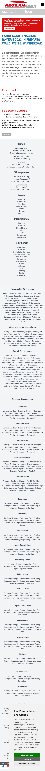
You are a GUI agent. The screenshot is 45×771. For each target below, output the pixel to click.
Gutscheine (21, 202)
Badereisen (21, 247)
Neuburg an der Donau (11, 308)
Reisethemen (21, 243)
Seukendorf (21, 384)
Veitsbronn (36, 317)
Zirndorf (23, 322)
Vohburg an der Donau (12, 319)
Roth (37, 312)
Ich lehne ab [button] (27, 759)
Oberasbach (34, 310)
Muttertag (21, 266)
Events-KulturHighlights (21, 252)
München (38, 305)
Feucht (6, 298)
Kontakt (21, 144)
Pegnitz (7, 312)
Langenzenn (35, 303)
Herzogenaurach (22, 301)
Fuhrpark (21, 226)
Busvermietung (21, 162)
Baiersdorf (37, 294)
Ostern (21, 268)
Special (21, 273)
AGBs (21, 233)
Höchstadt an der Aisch (12, 303)
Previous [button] (14, 12)
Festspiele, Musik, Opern (21, 254)
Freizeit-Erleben (21, 257)
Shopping (21, 271)
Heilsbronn (36, 298)
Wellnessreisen (21, 261)
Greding (28, 298)
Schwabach (32, 315)
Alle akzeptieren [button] (27, 755)
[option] (28, 12)
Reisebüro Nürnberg (21, 156)
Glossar (21, 209)
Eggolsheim (28, 296)
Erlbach (5, 363)
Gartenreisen (21, 259)
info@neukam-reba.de (24, 153)
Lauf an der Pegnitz (9, 305)
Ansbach (13, 294)
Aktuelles (21, 204)
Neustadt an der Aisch (13, 310)
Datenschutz (21, 235)
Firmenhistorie (21, 228)
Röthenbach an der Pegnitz (17, 315)
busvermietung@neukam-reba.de (24, 167)
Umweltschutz (21, 207)
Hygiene (21, 211)
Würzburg (36, 319)
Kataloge (21, 199)
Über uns (21, 223)
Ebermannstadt (18, 360)
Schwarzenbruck (10, 317)
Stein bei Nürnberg (24, 317)
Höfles (7, 370)
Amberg (5, 294)
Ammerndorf (34, 356)
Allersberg (8, 356)
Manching (29, 305)
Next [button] (41, 12)
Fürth (22, 298)
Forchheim (14, 298)
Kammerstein (25, 370)
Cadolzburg (18, 296)
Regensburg (30, 312)
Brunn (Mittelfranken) (21, 358)
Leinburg (21, 305)
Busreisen (21, 250)
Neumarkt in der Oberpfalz (31, 308)
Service (21, 195)
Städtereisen (21, 275)
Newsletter (21, 213)
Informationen (21, 219)
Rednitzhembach (18, 312)
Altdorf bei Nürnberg (21, 356)
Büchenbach (8, 296)
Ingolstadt (26, 303)
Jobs (21, 230)
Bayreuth (29, 294)
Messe (21, 264)
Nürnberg (25, 310)
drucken (7, 134)
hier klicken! (9, 29)
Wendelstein (26, 319)
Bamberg (21, 294)
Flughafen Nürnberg (26, 388)
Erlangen (37, 296)
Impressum (21, 237)
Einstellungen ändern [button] (27, 764)
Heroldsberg (10, 301)
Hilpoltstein (34, 301)
